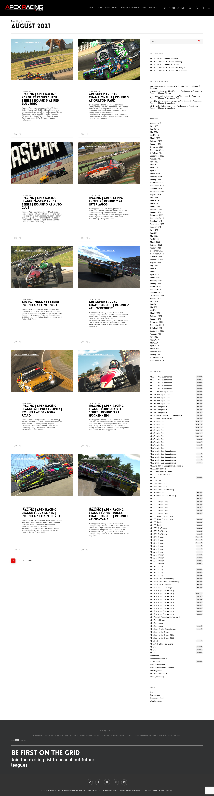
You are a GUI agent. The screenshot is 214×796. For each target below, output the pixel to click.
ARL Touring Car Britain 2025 (162, 635)
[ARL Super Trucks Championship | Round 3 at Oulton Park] (109, 88)
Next (30, 561)
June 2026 (154, 129)
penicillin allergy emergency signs (163, 101)
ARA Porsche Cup (176, 421)
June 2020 (154, 340)
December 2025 (156, 147)
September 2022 (157, 260)
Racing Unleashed (157, 665)
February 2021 (156, 316)
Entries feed (155, 695)
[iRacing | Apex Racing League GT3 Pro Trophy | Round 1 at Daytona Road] (42, 399)
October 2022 (156, 257)
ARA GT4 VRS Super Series (176, 418)
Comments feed (156, 698)
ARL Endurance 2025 (158, 487)
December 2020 (156, 322)
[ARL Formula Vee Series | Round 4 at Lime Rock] (42, 295)
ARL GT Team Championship (161, 516)
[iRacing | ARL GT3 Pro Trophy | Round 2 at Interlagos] (109, 191)
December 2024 (156, 182)
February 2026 (156, 141)
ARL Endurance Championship (162, 489)
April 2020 (154, 346)
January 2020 (155, 355)
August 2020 (155, 334)
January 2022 (155, 283)
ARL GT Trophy (176, 522)
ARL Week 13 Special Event (161, 644)
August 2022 (155, 263)
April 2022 (154, 274)
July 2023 (154, 230)
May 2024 (154, 203)
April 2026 (154, 135)
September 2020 (157, 331)
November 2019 (157, 361)
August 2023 (155, 227)
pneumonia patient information (163, 96)
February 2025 (156, 177)
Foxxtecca (154, 656)
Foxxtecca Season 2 (158, 659)
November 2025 (157, 150)
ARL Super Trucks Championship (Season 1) (98, 42)
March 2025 (155, 174)
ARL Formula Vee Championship (176, 495)
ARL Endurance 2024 (158, 484)
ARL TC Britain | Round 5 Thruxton (164, 64)
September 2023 (157, 224)
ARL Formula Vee (176, 492)
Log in (152, 692)
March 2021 (155, 313)
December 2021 (156, 286)
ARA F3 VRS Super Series (176, 395)
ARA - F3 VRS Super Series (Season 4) (28, 42)
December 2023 (156, 215)
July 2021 (154, 301)
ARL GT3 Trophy (176, 537)
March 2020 (155, 349)
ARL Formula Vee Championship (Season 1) (30, 250)
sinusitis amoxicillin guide (160, 86)
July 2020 (154, 337)
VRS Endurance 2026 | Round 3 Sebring (166, 61)
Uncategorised (156, 670)
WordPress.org (156, 701)
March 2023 (155, 242)
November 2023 (157, 218)
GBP (13, 740)
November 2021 (157, 289)
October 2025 (156, 153)
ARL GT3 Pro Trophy (176, 531)
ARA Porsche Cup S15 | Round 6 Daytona (175, 87)
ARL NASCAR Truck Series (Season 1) (28, 146)
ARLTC (176, 647)
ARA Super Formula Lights (161, 472)
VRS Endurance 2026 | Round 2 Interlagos (167, 67)
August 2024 (155, 194)
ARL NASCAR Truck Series (176, 584)
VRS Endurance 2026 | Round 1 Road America (168, 70)
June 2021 (154, 304)
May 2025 (154, 168)
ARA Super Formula (158, 469)
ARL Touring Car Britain (159, 632)
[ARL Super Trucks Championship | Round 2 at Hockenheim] (109, 295)
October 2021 (156, 292)
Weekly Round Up (157, 676)
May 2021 (154, 307)
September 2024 (157, 191)
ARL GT (176, 498)
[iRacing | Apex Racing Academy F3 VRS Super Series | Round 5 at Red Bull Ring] (42, 88)
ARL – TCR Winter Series (160, 475)
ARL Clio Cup (155, 481)
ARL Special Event (157, 620)
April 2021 (154, 310)
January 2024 (155, 212)
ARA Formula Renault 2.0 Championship (176, 415)
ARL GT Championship (176, 501)
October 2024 (156, 188)
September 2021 (157, 295)
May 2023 (154, 236)
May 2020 (154, 343)
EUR (21, 740)
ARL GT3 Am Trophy (176, 528)
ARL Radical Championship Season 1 (165, 617)
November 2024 (157, 185)
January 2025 (155, 180)
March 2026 (155, 138)
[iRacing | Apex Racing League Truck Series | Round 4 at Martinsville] (42, 503)
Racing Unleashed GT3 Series (162, 668)
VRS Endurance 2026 (158, 673)
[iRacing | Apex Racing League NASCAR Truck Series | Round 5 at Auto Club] (42, 191)
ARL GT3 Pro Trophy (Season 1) (93, 146)
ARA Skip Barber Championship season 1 (166, 466)
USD (17, 740)
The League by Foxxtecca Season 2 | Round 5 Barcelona (174, 107)
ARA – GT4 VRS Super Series (176, 392)
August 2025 (155, 159)
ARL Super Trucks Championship (176, 629)
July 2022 (154, 266)
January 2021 (155, 319)
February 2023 (156, 245)
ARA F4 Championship (176, 406)
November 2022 (157, 254)
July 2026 (154, 126)
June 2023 (154, 233)
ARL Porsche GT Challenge (176, 587)
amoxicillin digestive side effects (163, 91)
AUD (25, 740)
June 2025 (154, 165)
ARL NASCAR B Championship (176, 579)
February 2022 (156, 280)
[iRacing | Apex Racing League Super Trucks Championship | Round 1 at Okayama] (109, 503)
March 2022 (155, 277)
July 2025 (154, 162)
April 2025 (154, 171)
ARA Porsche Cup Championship (163, 451)
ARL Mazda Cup (156, 567)
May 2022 (154, 272)
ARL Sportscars (156, 623)
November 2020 (157, 325)
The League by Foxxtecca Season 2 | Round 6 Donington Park (175, 97)
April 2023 (154, 239)
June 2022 (154, 269)
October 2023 (156, 221)
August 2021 (155, 298)
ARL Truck (176, 641)
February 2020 (156, 352)
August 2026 (155, 123)
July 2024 (154, 197)
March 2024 (155, 206)
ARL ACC (176, 478)
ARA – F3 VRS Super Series (176, 377)
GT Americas (176, 662)
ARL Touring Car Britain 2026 (162, 638)
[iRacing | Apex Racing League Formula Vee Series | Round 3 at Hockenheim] (109, 399)
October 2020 (156, 328)
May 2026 (154, 132)
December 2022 (156, 251)
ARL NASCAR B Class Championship (176, 581)
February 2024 (156, 209)
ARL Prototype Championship (162, 590)
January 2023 (155, 248)
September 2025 (157, 156)
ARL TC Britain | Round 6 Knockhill (164, 58)
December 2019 (156, 358)
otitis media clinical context (161, 106)
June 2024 (154, 200)
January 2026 (155, 144)
